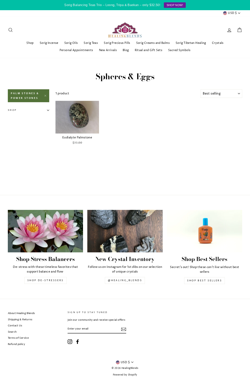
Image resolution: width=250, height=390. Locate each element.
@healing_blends (125, 280)
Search (12, 332)
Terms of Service (18, 338)
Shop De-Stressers (45, 280)
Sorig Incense (49, 43)
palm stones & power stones (25, 96)
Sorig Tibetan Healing (191, 43)
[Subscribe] (123, 329)
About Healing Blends (21, 313)
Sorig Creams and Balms (153, 43)
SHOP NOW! (175, 5)
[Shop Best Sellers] (204, 231)
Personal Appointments (76, 50)
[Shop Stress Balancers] (45, 231)
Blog (126, 50)
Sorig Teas (91, 43)
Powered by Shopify (125, 374)
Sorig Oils (71, 43)
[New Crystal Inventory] (124, 231)
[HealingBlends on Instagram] (70, 341)
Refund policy (16, 344)
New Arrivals (108, 50)
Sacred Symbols (179, 50)
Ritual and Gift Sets (148, 50)
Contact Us (15, 325)
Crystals (218, 43)
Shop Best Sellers (204, 280)
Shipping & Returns (20, 319)
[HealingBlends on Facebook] (77, 341)
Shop (30, 43)
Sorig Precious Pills (117, 43)
